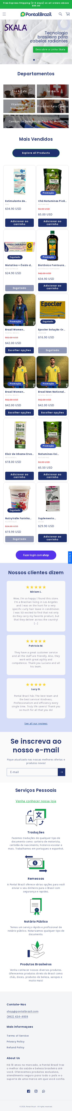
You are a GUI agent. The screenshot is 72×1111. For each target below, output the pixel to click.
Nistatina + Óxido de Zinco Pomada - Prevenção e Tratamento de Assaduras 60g (18, 265)
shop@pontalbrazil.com (23, 1011)
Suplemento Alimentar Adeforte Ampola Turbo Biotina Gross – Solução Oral (51, 518)
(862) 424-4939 (17, 1016)
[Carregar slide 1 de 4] (30, 60)
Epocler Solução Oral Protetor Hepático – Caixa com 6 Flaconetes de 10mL (52, 329)
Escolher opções (19, 350)
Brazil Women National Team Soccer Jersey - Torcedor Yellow (16, 391)
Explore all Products (36, 153)
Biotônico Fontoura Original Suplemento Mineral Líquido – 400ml (51, 265)
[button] (4, 14)
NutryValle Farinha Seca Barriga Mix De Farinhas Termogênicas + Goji (19, 518)
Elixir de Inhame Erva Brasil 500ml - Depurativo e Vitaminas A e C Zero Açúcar (19, 453)
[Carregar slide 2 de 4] (34, 60)
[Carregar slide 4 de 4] (42, 60)
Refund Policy (15, 1047)
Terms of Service (18, 1035)
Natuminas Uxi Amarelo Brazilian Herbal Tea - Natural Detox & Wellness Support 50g (51, 453)
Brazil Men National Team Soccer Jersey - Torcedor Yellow (52, 391)
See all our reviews (35, 723)
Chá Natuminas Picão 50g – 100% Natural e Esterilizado (52, 201)
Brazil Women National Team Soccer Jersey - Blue (18, 329)
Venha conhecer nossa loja (36, 801)
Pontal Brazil (31, 1107)
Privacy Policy (15, 1041)
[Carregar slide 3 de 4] (38, 60)
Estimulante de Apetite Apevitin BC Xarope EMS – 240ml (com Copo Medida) (18, 201)
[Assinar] (61, 772)
